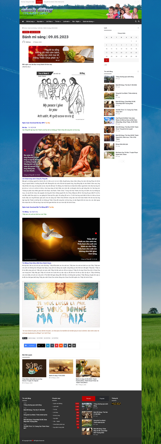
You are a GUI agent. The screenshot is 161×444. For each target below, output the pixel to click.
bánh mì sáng (31, 338)
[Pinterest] (56, 345)
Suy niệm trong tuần (58, 427)
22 (131, 52)
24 (106, 56)
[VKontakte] (65, 345)
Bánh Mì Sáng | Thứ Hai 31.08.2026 (126, 85)
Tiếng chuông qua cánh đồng (125, 76)
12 (116, 48)
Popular (102, 398)
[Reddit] (61, 345)
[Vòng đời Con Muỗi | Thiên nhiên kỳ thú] (109, 95)
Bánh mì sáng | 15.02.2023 (57, 375)
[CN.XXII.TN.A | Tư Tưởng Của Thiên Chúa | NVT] (109, 112)
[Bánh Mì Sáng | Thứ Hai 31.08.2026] (109, 87)
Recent (88, 398)
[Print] (74, 345)
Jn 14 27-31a (55, 338)
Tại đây (47, 123)
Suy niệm (40, 21)
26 (116, 56)
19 (116, 52)
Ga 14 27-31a (47, 338)
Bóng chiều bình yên (122, 144)
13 (121, 48)
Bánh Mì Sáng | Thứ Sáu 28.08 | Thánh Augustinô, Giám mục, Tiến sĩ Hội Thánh (127, 137)
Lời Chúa (49, 21)
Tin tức (57, 21)
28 (126, 56)
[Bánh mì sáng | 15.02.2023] (61, 366)
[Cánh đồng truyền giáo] (37, 11)
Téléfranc (28, 42)
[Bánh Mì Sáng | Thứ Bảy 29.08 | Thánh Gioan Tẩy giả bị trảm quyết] (109, 129)
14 (126, 48)
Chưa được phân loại (58, 424)
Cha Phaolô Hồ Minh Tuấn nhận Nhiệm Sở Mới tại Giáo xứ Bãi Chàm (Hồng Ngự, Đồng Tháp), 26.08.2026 (126, 120)
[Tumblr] (52, 345)
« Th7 (105, 65)
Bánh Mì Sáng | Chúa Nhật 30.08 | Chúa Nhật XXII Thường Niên (60, 2)
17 (106, 52)
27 (121, 56)
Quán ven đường (88, 21)
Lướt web (66, 21)
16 (136, 48)
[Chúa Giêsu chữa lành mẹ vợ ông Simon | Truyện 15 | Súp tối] (34, 368)
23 (136, 52)
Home (25, 28)
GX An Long (29, 21)
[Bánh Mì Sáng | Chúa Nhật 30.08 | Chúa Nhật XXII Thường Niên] (109, 104)
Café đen (40, 28)
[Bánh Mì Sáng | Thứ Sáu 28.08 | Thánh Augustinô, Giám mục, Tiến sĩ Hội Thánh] (109, 137)
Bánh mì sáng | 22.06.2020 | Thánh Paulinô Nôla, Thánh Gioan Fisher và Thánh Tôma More (87, 380)
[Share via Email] (70, 345)
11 (111, 48)
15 (131, 48)
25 (111, 56)
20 (121, 52)
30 (136, 56)
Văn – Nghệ (75, 21)
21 (126, 52)
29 (131, 56)
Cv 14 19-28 (39, 338)
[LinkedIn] (48, 345)
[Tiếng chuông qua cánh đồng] (109, 79)
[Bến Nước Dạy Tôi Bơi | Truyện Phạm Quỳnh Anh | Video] (109, 155)
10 (106, 48)
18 (111, 52)
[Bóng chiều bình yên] (109, 146)
